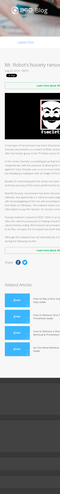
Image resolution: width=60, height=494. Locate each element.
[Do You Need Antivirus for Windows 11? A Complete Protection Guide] (17, 349)
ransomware (47, 169)
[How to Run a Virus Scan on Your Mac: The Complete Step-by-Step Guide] (17, 300)
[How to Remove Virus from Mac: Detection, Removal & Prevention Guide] (17, 317)
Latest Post (25, 42)
